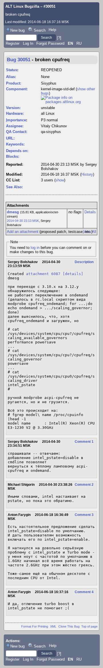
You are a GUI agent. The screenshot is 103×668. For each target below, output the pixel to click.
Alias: (11, 77)
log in (35, 247)
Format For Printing (34, 626)
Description (84, 262)
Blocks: (12, 156)
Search (39, 30)
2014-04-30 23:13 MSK (23, 220)
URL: (10, 138)
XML (53, 626)
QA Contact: (16, 132)
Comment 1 (84, 442)
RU (79, 43)
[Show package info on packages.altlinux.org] (69, 102)
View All (89, 232)
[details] (73, 274)
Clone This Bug (69, 626)
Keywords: (15, 144)
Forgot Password (50, 43)
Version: (13, 108)
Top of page (89, 626)
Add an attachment (22, 232)
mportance (16, 120)
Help (52, 30)
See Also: (14, 187)
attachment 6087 (43, 274)
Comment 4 (84, 592)
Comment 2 (84, 485)
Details (90, 212)
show (60, 180)
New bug (17, 30)
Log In (28, 43)
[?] (59, 37)
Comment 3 (84, 515)
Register (12, 43)
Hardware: (15, 113)
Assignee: (14, 126)
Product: (13, 83)
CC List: (13, 180)
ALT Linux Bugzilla (22, 6)
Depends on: (17, 151)
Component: (17, 89)
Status (11, 70)
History (87, 174)
